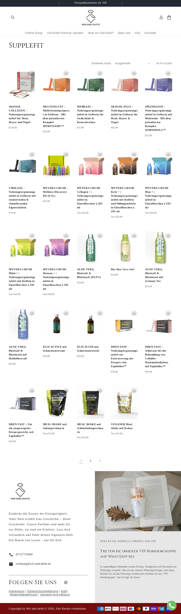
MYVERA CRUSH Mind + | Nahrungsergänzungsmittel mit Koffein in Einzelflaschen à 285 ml (22, 279)
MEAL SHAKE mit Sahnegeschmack (55, 426)
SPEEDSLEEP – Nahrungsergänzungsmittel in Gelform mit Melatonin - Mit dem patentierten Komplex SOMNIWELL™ (158, 118)
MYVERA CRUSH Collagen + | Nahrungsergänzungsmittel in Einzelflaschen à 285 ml (90, 198)
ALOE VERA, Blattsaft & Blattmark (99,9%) (89, 273)
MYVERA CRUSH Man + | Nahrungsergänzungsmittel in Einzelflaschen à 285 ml (158, 198)
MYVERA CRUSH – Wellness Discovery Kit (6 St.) (55, 192)
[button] (13, 17)
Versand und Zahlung (55, 594)
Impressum (16, 591)
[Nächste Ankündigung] (122, 3)
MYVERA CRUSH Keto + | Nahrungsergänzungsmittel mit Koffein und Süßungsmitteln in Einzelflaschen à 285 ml (124, 200)
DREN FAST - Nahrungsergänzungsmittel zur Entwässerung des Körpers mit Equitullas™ (124, 356)
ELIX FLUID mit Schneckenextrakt (88, 348)
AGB (64, 591)
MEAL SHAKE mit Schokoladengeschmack (90, 428)
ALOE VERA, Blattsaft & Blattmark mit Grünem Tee (154, 275)
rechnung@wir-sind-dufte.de (33, 563)
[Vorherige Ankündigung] (59, 3)
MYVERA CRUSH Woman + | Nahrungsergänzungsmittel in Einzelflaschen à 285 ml (56, 279)
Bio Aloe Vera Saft (122, 269)
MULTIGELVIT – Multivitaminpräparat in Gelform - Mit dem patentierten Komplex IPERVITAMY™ (56, 116)
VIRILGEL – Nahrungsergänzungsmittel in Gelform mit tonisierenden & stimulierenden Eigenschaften (22, 198)
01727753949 (24, 554)
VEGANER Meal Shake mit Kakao (122, 426)
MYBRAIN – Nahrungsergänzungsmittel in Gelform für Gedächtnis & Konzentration (90, 114)
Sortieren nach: (102, 63)
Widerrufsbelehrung (23, 594)
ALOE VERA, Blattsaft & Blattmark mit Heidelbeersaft (18, 352)
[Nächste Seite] (100, 461)
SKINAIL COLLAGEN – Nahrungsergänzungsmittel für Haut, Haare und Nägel (22, 114)
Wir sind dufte (35, 608)
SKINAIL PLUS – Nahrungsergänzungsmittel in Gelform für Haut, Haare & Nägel (124, 114)
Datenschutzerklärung (42, 591)
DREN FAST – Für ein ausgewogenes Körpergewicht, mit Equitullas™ (21, 430)
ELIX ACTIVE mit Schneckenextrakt (55, 348)
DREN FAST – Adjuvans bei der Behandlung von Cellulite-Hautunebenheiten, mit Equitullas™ (156, 356)
